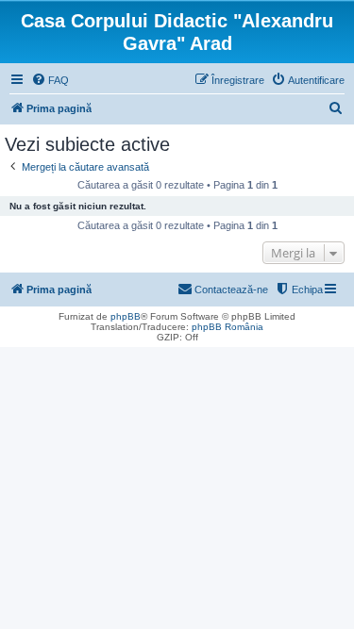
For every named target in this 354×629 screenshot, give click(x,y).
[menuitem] (50, 80)
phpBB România (227, 327)
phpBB (125, 316)
